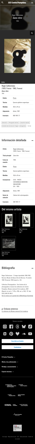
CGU (18, 436)
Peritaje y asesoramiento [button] (9, 367)
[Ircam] (24, 386)
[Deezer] (17, 334)
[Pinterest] (11, 334)
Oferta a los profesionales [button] (9, 362)
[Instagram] (5, 327)
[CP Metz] (13, 396)
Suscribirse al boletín (17, 341)
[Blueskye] (24, 327)
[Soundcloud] (24, 334)
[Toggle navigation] (32, 2)
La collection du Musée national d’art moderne (15, 311)
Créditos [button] (3, 82)
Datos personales (24, 436)
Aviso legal (4, 436)
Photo (14, 98)
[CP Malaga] (22, 396)
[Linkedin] (5, 334)
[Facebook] (11, 327)
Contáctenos (17, 347)
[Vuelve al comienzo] (31, 440)
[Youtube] (30, 334)
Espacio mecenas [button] (7, 371)
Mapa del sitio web (12, 436)
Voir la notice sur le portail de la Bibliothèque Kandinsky (17, 296)
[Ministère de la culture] (17, 428)
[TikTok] (30, 327)
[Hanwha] (17, 416)
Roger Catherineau (8, 86)
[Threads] (17, 327)
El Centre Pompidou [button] (8, 357)
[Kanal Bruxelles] (12, 406)
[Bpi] (12, 386)
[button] (17, 140)
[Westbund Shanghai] (25, 406)
